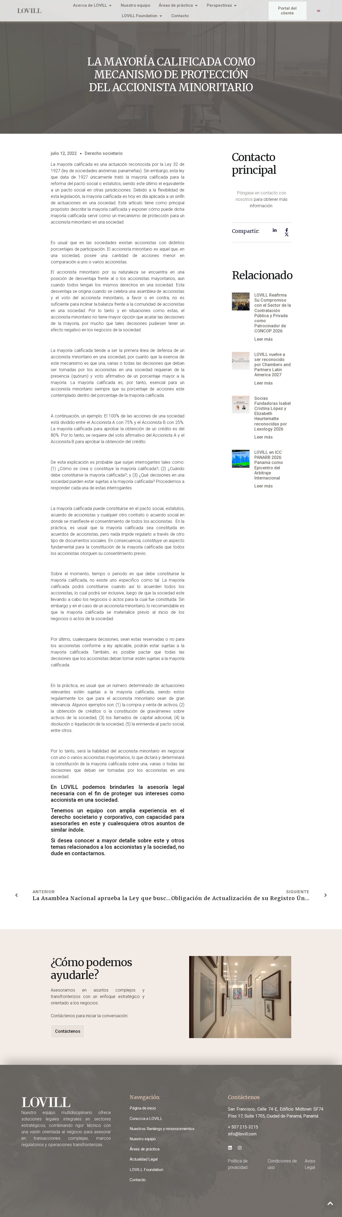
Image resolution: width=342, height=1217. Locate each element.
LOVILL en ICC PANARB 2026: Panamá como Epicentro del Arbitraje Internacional (268, 465)
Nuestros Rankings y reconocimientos (162, 1128)
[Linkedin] (230, 1148)
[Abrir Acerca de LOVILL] (110, 5)
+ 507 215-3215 (243, 1127)
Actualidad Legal (143, 1159)
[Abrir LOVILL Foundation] (161, 16)
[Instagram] (240, 1148)
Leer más (263, 339)
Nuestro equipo (143, 1139)
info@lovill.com (242, 1134)
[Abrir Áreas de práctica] (196, 5)
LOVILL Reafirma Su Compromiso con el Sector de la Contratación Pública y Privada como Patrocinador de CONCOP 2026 (272, 313)
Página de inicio (143, 1108)
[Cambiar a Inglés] (318, 10)
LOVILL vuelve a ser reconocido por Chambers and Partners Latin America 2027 (272, 365)
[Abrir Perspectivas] (235, 5)
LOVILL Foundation (146, 1169)
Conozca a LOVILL (146, 1118)
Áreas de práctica (144, 1149)
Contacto (138, 1179)
